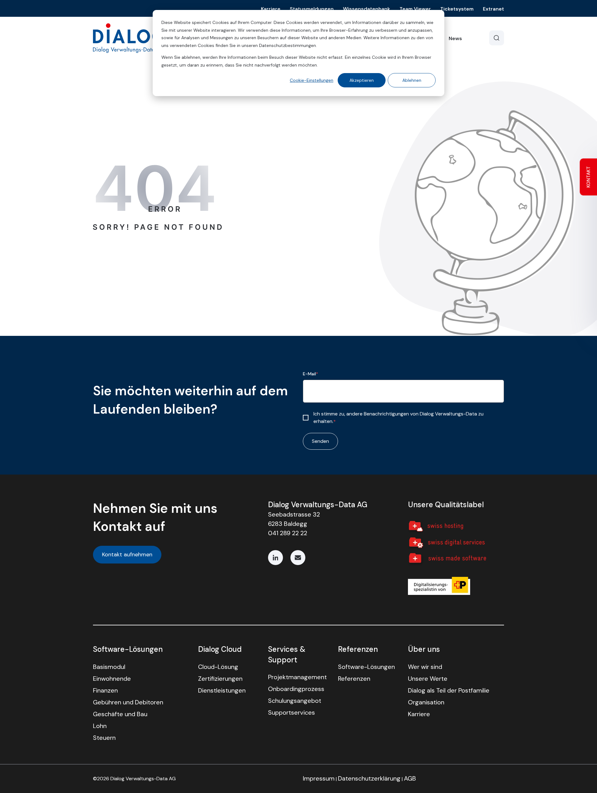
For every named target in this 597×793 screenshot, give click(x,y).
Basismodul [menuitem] (109, 667)
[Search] (496, 37)
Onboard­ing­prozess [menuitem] (296, 689)
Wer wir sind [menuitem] (425, 667)
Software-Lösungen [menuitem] (366, 667)
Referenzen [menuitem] (354, 679)
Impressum (319, 778)
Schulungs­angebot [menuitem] (294, 701)
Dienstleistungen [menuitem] (222, 690)
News (455, 38)
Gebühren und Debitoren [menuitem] (128, 702)
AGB (410, 778)
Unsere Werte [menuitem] (427, 679)
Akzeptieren (361, 80)
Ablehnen (411, 80)
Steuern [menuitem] (104, 738)
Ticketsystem (457, 9)
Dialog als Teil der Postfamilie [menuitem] (448, 690)
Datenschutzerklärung (369, 778)
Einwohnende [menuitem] (112, 679)
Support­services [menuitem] (291, 712)
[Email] (297, 557)
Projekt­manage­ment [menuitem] (297, 677)
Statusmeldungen (312, 9)
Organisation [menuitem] (426, 702)
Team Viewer (415, 9)
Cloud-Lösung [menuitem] (218, 667)
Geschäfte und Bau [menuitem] (120, 714)
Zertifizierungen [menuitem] (220, 679)
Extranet (493, 9)
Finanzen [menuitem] (105, 690)
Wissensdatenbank (366, 9)
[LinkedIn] (275, 557)
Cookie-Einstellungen (311, 80)
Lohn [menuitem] (100, 726)
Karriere (270, 9)
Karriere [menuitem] (419, 714)
